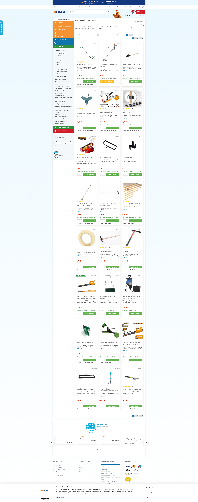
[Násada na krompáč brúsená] (132, 190)
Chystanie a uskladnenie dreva (63, 119)
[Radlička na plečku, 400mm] (86, 375)
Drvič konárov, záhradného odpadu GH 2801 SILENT (131, 297)
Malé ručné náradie (62, 71)
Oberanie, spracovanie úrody (62, 81)
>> (142, 38)
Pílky (58, 67)
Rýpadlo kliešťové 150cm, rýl (132, 64)
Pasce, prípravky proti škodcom (63, 97)
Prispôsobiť (149, 492)
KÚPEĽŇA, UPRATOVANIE (64, 26)
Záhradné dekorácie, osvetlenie (63, 106)
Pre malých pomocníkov (61, 116)
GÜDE (57, 154)
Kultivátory (60, 73)
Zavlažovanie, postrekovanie (63, 88)
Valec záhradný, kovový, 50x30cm (107, 297)
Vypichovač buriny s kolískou (132, 389)
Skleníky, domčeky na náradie (63, 86)
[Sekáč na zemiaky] (132, 143)
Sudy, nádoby (58, 84)
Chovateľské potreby (60, 95)
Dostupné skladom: (105, 34)
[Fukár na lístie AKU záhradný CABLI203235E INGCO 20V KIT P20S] (86, 282)
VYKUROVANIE (62, 130)
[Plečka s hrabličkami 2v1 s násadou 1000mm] (109, 190)
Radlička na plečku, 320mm (108, 157)
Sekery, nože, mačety (62, 69)
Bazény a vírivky (59, 123)
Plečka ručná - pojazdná (84, 64)
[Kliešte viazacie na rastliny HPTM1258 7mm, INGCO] (109, 97)
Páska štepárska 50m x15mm (85, 250)
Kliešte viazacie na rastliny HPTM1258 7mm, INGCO (108, 111)
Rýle (58, 58)
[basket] (133, 12)
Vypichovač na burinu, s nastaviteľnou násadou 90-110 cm (109, 390)
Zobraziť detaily (60, 497)
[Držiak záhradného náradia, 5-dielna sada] (132, 97)
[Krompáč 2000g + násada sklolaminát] (132, 236)
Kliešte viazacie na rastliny (108, 343)
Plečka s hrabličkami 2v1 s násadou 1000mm (108, 204)
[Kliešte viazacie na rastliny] (109, 329)
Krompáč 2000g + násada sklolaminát (130, 251)
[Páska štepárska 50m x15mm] (86, 236)
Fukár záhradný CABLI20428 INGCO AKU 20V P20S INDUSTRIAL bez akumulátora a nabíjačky (132, 343)
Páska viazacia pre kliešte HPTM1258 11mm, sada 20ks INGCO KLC (85, 158)
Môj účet (143, 7)
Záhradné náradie (60, 50)
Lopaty (58, 55)
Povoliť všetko (150, 487)
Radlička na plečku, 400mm (85, 389)
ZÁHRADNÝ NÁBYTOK (63, 127)
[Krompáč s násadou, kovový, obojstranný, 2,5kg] (109, 236)
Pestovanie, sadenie (60, 79)
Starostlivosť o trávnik (61, 121)
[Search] (108, 12)
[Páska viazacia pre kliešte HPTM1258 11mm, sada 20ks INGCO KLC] (86, 143)
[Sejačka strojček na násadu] (86, 329)
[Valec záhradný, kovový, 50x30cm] (109, 282)
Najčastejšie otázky (137, 16)
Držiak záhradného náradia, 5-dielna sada (132, 111)
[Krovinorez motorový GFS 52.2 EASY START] (109, 51)
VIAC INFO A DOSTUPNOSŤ (107, 81)
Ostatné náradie (61, 76)
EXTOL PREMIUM (60, 156)
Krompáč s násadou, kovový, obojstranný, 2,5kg (109, 251)
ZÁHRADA (60, 46)
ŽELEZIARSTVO (62, 39)
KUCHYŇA (60, 22)
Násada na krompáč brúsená (131, 203)
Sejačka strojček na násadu (85, 343)
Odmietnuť (150, 498)
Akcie (144, 16)
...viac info (79, 70)
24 (127, 35)
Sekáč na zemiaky (128, 157)
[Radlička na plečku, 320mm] (109, 143)
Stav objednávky (126, 16)
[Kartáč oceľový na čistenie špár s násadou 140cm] (86, 190)
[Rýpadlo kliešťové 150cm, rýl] (132, 51)
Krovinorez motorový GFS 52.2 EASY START (109, 65)
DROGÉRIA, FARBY (62, 33)
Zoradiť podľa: (79, 34)
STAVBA (60, 43)
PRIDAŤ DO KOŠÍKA (89, 81)
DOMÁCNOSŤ (61, 29)
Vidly (58, 64)
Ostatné (57, 114)
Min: (56, 141)
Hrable (58, 62)
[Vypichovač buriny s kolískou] (132, 375)
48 (129, 35)
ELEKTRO (60, 36)
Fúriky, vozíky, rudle (60, 104)
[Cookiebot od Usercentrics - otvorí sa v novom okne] (45, 499)
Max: (70, 141)
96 (131, 35)
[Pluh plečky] (86, 97)
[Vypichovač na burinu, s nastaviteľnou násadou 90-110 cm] (109, 375)
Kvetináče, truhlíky (60, 90)
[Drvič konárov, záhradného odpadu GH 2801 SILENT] (132, 282)
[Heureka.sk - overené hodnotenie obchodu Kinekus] (99, 427)
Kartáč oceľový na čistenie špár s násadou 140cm (85, 204)
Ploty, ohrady (58, 93)
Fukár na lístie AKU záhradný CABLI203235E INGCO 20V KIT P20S (86, 297)
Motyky (59, 60)
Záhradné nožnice (61, 53)
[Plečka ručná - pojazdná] (86, 51)
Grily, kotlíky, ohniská (60, 101)
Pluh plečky (80, 111)
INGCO (57, 157)
